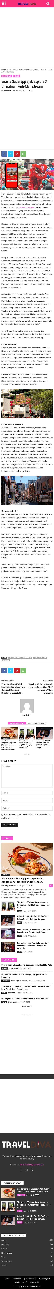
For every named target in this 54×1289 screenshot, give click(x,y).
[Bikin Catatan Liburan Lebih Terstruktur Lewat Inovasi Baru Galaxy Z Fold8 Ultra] (8, 933)
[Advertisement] (27, 37)
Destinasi (12, 69)
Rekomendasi (6, 1253)
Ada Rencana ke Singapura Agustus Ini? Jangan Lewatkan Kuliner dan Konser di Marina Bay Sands (8, 745)
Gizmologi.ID (44, 1278)
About (6, 1278)
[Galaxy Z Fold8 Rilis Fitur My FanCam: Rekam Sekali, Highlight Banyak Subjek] (44, 733)
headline (6, 660)
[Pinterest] (17, 154)
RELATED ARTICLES (17, 723)
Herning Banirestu (9, 885)
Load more (26, 1007)
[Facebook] (4, 154)
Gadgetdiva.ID (21, 1282)
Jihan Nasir (14, 968)
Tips (3, 1257)
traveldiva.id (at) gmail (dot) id (32, 1165)
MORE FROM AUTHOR (36, 723)
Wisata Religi (6, 1261)
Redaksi (7, 91)
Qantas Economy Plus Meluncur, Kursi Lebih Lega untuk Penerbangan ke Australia (33, 945)
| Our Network (30, 1278)
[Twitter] (10, 154)
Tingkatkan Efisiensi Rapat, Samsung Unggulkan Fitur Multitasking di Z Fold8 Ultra (26, 744)
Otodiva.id (34, 1282)
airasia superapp (15, 658)
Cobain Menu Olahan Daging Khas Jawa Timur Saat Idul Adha (26, 965)
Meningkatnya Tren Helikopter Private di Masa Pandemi (24, 998)
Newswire (17, 1278)
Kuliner (4, 968)
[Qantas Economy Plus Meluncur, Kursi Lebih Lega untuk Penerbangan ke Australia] (8, 947)
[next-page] (28, 754)
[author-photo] (27, 706)
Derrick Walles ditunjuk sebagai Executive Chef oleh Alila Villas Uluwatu (40, 688)
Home (3, 69)
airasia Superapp (27, 207)
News (16, 76)
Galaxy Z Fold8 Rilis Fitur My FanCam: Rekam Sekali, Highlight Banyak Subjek (43, 744)
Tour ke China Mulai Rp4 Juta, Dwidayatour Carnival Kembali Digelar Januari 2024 (13, 688)
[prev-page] (25, 754)
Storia (3, 1265)
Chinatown (27, 658)
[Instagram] (27, 1170)
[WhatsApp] (23, 154)
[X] (32, 1170)
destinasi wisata (40, 658)
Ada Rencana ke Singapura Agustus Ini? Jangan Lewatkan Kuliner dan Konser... (22, 880)
